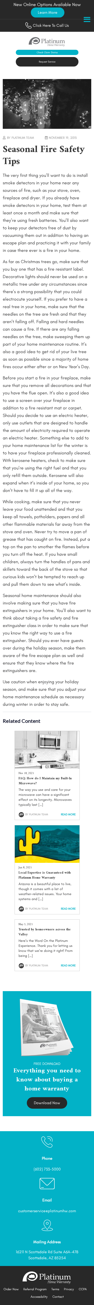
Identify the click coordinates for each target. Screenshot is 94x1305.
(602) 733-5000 (47, 1169)
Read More (68, 814)
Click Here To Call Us (51, 25)
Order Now (11, 1289)
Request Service (47, 61)
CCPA (83, 1289)
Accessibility (39, 1296)
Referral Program (35, 1289)
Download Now (47, 1102)
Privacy (69, 1289)
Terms (55, 1289)
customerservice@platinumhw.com (47, 1210)
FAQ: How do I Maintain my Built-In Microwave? (45, 781)
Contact (58, 1296)
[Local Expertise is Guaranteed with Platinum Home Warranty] (47, 861)
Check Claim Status (47, 52)
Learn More (47, 12)
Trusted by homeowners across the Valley (45, 932)
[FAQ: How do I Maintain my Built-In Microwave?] (47, 767)
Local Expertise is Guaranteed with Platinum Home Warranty (45, 875)
